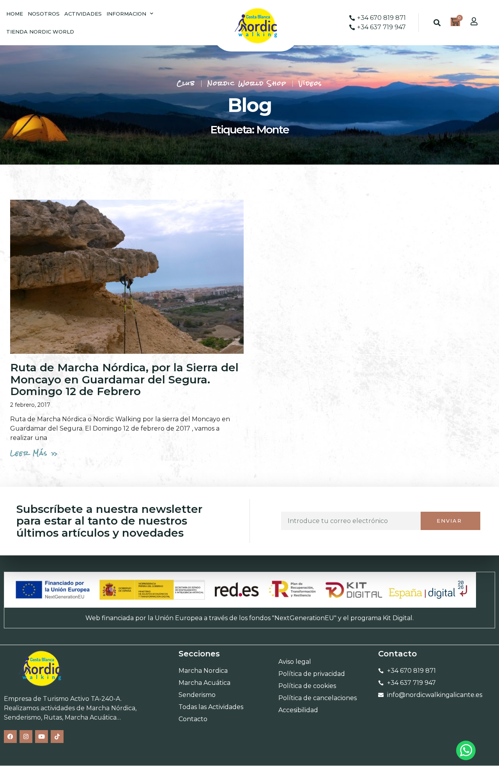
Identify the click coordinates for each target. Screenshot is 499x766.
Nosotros (44, 14)
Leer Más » (34, 453)
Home (14, 14)
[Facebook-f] (10, 736)
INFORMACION (126, 14)
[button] (436, 22)
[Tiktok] (57, 736)
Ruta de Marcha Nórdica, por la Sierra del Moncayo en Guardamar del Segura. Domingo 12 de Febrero (124, 379)
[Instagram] (25, 736)
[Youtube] (41, 736)
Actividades (83, 14)
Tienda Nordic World (40, 31)
